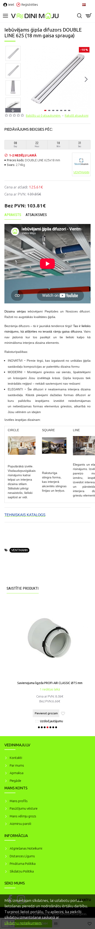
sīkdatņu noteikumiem (22, 923)
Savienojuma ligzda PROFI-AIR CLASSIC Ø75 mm (47, 683)
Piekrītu (84, 900)
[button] (28, 79)
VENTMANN (19, 550)
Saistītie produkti (23, 588)
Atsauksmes (36, 215)
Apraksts (12, 215)
